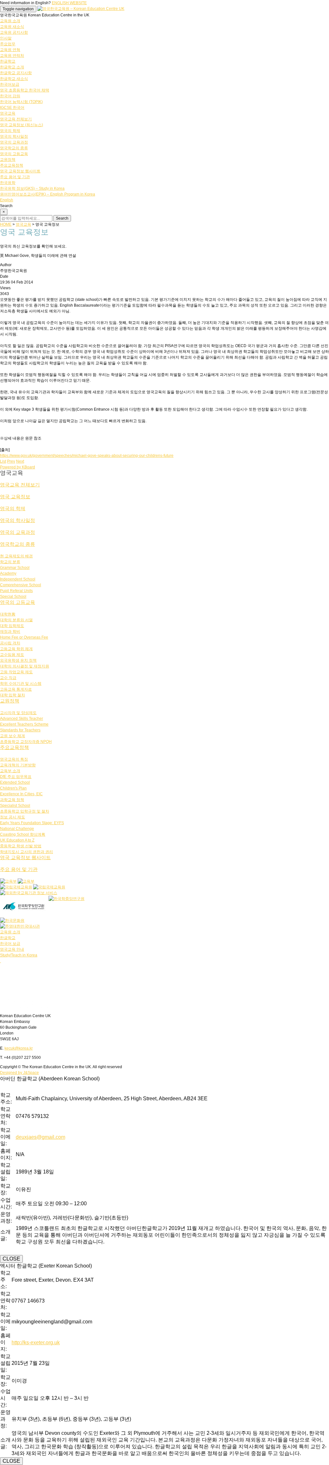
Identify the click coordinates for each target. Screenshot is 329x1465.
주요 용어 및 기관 (15, 177)
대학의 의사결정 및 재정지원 (24, 666)
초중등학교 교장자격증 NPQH (26, 741)
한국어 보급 (10, 943)
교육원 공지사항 (14, 32)
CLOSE (11, 1258)
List (3, 461)
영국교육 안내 (12, 949)
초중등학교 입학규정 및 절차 (24, 811)
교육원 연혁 (10, 50)
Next (20, 461)
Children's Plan (13, 788)
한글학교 (7, 61)
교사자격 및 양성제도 (18, 713)
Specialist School (15, 805)
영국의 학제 (10, 130)
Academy (8, 573)
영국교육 (7, 113)
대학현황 (7, 614)
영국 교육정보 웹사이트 (20, 171)
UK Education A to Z (17, 840)
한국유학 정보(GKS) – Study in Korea (32, 188)
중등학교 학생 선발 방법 (20, 846)
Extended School (15, 782)
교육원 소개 (10, 21)
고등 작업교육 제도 (16, 672)
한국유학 (7, 182)
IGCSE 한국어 (12, 107)
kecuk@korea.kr (18, 1048)
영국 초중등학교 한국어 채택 (24, 90)
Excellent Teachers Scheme (24, 724)
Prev (11, 461)
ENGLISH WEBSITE (69, 3)
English (6, 200)
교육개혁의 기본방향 (18, 765)
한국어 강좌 (10, 96)
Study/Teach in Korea (18, 955)
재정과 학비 (10, 631)
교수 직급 (8, 678)
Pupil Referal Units (16, 591)
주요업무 (7, 44)
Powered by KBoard (17, 467)
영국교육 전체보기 (16, 119)
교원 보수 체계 (12, 736)
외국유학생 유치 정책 (18, 660)
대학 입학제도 (12, 625)
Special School (13, 596)
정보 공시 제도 (12, 817)
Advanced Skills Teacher (21, 718)
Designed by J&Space (19, 1072)
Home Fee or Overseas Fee (24, 637)
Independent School (17, 579)
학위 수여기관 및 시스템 (20, 683)
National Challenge (17, 828)
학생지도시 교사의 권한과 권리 (26, 852)
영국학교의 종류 (14, 148)
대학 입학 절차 (12, 695)
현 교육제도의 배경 (16, 556)
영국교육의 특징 (14, 759)
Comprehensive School (20, 585)
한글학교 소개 (12, 67)
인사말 (6, 38)
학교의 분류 (10, 562)
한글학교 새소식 (14, 78)
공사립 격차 (10, 643)
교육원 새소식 (12, 26)
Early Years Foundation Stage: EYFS (32, 823)
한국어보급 (9, 84)
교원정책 (7, 159)
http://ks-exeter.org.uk (36, 1342)
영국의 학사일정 (14, 136)
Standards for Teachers (20, 730)
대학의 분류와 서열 (16, 620)
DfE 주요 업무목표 (15, 776)
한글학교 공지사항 (16, 73)
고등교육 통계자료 (16, 689)
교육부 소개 (10, 771)
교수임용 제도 (12, 654)
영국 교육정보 (15, 496)
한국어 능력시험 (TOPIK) (21, 102)
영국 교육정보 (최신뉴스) (21, 125)
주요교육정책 (11, 165)
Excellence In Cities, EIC (21, 794)
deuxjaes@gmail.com (40, 1137)
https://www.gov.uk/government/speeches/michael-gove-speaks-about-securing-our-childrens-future (86, 455)
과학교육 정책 (12, 800)
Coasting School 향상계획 (22, 834)
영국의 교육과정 (14, 142)
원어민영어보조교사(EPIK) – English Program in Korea (47, 194)
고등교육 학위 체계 (16, 649)
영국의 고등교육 (14, 154)
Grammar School (15, 567)
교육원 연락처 (12, 55)
